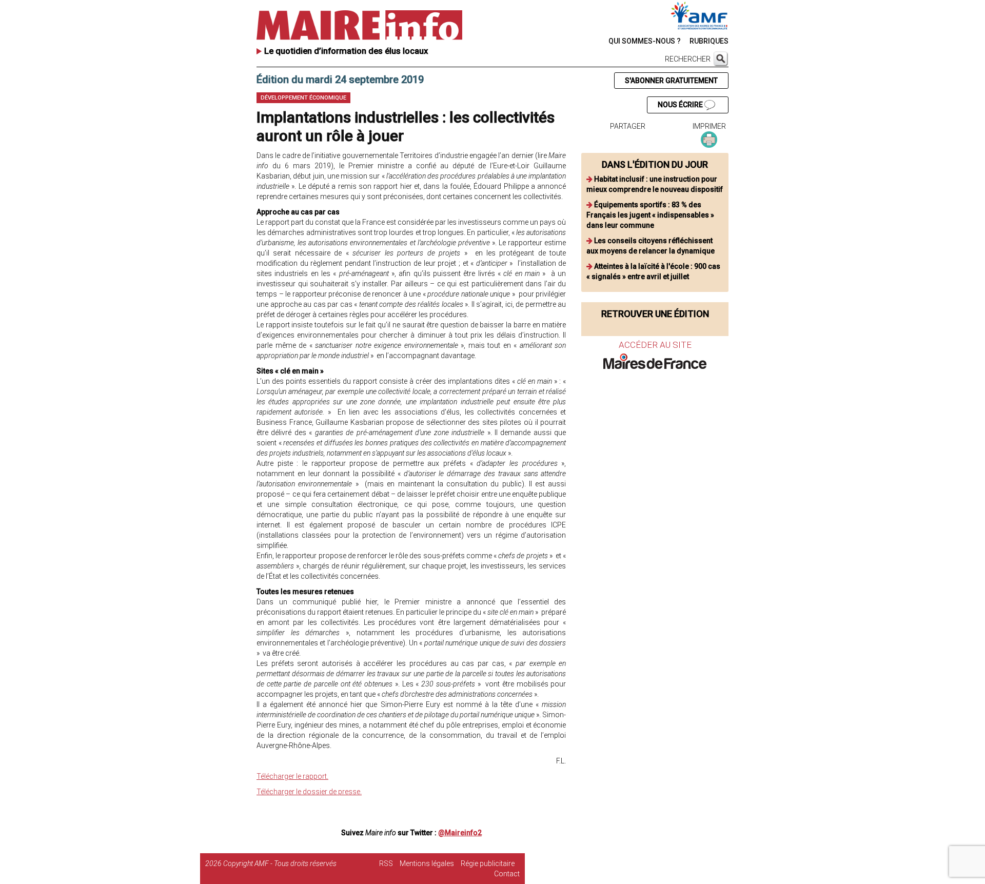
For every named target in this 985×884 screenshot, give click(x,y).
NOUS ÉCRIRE (681, 105)
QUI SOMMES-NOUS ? (644, 41)
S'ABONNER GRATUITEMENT (671, 80)
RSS (386, 863)
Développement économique (303, 97)
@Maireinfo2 (460, 833)
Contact (507, 874)
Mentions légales (427, 863)
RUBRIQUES (709, 41)
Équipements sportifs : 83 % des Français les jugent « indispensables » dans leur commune (650, 215)
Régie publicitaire (488, 863)
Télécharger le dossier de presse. (309, 792)
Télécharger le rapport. (292, 776)
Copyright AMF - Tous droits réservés (280, 863)
